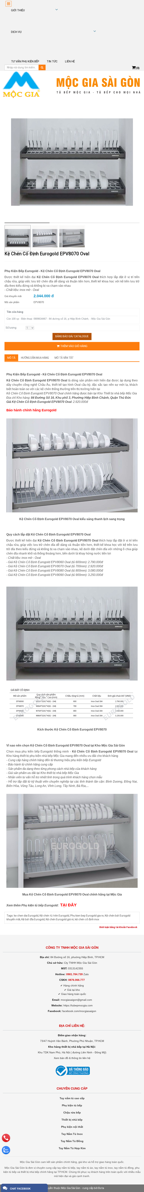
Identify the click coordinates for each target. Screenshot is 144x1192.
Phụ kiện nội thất (72, 1126)
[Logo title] (72, 84)
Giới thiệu (18, 10)
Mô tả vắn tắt (64, 357)
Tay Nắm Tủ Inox (72, 1133)
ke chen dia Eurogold (26, 915)
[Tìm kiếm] (42, 67)
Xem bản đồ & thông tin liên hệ (72, 1058)
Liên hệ (70, 61)
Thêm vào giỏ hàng (73, 346)
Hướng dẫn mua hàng (35, 357)
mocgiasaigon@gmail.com (76, 999)
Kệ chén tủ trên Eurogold (54, 915)
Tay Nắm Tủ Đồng (72, 1141)
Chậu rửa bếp (72, 1112)
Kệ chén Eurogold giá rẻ (60, 919)
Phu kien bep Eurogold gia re (87, 915)
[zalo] (6, 1150)
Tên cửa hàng (15, 311)
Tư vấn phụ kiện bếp (25, 61)
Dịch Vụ (16, 32)
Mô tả (11, 357)
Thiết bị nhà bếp (72, 1119)
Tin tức (52, 61)
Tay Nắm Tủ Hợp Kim (72, 1148)
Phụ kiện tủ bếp (72, 1105)
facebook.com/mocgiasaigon (79, 1011)
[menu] (8, 4)
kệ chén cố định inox (87, 919)
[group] (72, 162)
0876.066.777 (76, 979)
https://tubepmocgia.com (78, 1005)
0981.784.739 (74, 974)
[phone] (6, 1138)
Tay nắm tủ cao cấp (72, 1098)
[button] (134, 162)
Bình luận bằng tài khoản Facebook (118, 927)
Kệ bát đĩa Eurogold (33, 919)
